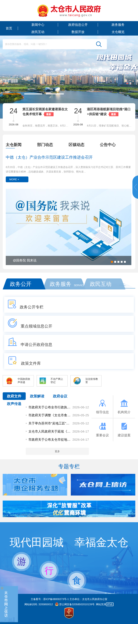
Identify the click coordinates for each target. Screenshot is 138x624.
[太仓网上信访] (57, 494)
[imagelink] (69, 10)
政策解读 (37, 396)
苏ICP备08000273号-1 (56, 599)
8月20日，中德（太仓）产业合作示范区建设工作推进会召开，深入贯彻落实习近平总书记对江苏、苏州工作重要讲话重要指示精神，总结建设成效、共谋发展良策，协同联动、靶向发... (68, 169)
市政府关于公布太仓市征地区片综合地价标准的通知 (49, 439)
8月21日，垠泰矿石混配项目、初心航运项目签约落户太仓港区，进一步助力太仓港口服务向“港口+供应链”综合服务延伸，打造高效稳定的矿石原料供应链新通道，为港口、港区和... (45, 125)
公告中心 (108, 144)
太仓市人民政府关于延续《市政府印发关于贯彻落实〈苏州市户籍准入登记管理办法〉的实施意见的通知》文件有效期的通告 (49, 431)
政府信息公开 (78, 25)
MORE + (14, 179)
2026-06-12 (80, 407)
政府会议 (60, 396)
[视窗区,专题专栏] (69, 485)
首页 (9, 28)
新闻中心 (37, 25)
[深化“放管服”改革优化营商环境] (69, 516)
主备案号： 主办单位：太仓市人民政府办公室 (69, 599)
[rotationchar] (69, 59)
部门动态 (45, 144)
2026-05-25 (80, 415)
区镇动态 (76, 144)
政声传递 (14, 404)
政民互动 (37, 32)
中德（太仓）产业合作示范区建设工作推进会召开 (49, 157)
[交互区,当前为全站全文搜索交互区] (55, 44)
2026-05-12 (80, 423)
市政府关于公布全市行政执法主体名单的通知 (49, 407)
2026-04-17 (80, 431)
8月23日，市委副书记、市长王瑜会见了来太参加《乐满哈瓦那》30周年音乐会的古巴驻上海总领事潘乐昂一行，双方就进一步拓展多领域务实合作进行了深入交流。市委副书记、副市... (110, 125)
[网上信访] (9, 604)
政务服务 (118, 25)
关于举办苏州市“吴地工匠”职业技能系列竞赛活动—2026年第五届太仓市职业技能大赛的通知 (49, 423)
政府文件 (14, 396)
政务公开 (20, 284)
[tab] (21, 145)
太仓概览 (118, 32)
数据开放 (78, 32)
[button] (12, 93)
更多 (57, 451)
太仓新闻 (14, 144)
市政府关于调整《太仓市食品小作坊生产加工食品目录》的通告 (49, 415)
